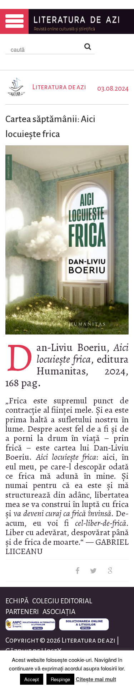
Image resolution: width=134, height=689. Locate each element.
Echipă (17, 601)
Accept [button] (31, 679)
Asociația (59, 611)
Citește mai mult (96, 679)
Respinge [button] (60, 679)
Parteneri (22, 611)
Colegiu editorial (62, 601)
